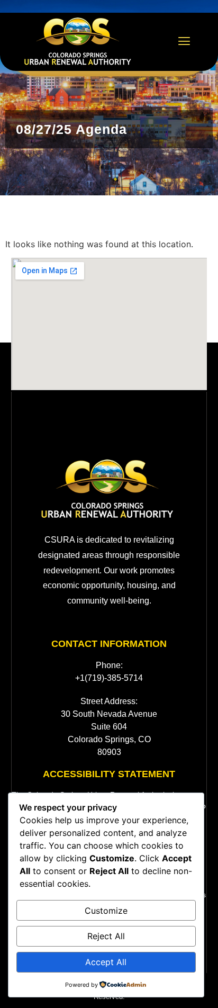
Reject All (106, 936)
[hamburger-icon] (184, 42)
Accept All (105, 962)
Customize (106, 910)
